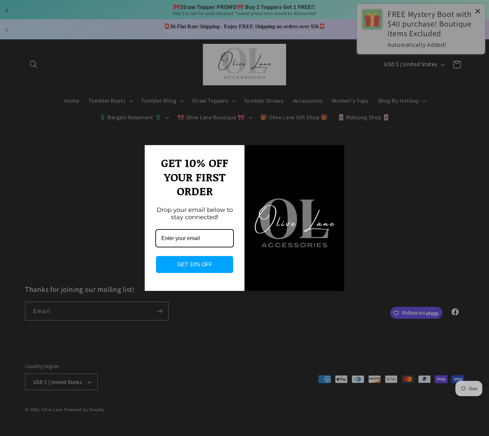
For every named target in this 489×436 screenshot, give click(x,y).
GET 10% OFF (194, 264)
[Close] (336, 153)
